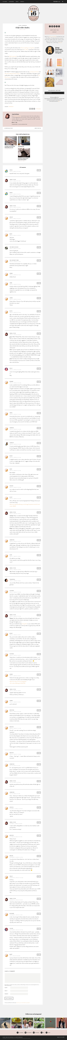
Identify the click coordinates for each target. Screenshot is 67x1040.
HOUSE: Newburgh (23, 25)
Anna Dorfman (15, 114)
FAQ (58, 30)
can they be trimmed (34, 72)
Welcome (60, 42)
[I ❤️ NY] (50, 1023)
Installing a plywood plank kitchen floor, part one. (10, 147)
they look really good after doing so (12, 73)
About (17, 1)
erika (11, 170)
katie (11, 311)
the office (26, 49)
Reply (39, 170)
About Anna (53, 30)
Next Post (37, 128)
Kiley (11, 497)
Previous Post (9, 128)
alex (11, 554)
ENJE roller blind (13, 56)
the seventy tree (14, 260)
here (58, 101)
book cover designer (17, 116)
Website (6, 993)
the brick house (14, 247)
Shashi (11, 485)
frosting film (24, 624)
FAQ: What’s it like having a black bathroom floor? (23, 159)
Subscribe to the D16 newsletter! (20, 124)
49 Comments (38, 108)
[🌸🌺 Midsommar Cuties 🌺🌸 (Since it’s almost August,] (28, 1023)
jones (11, 297)
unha (11, 412)
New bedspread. (21, 146)
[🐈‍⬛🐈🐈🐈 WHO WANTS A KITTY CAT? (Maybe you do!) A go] (39, 1023)
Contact (22, 1)
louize (11, 928)
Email (6, 990)
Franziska (12, 579)
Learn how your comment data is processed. (23, 1002)
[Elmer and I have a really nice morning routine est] (5, 1023)
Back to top (60, 1037)
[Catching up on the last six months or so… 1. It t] (61, 1023)
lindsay (12, 442)
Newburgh (11, 106)
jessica (12, 807)
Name (6, 987)
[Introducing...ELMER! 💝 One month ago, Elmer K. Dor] (16, 1023)
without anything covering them (27, 48)
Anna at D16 (13, 179)
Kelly (11, 368)
